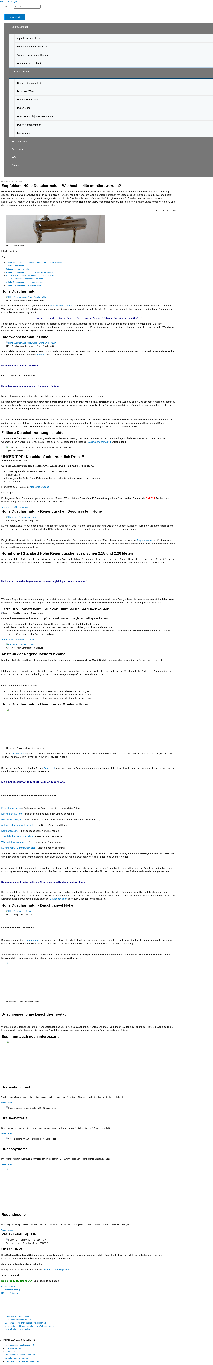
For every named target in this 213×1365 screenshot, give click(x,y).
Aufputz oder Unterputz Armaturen (19, 825)
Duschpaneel (32, 940)
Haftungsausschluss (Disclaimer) (19, 1345)
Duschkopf (49, 768)
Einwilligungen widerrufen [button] (16, 1358)
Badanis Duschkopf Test (56, 1269)
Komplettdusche (10, 831)
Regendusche (144, 540)
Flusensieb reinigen (11, 819)
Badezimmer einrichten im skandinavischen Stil (25, 1323)
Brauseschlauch (58, 898)
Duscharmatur (18, 753)
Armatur (41, 354)
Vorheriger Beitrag (10, 1290)
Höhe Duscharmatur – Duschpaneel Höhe (24, 285)
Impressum (10, 1352)
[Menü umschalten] (111, 32)
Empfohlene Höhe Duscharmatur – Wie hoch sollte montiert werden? (35, 262)
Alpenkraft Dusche (39, 487)
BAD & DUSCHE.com (20, 12)
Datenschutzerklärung (14, 1348)
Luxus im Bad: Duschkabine (17, 1317)
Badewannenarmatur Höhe (18, 269)
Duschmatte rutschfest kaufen (18, 1320)
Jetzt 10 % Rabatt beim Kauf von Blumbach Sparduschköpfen (32, 275)
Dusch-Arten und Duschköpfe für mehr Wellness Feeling (29, 1326)
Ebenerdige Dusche (12, 813)
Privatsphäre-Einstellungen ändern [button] (20, 1355)
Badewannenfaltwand (99, 442)
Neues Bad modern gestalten (17, 1329)
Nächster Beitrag (9, 1293)
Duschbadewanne (11, 808)
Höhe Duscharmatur (16, 266)
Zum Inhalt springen (8, 1)
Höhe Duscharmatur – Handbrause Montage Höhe (28, 282)
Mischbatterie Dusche (61, 305)
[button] (13, 173)
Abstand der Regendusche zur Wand (29, 279)
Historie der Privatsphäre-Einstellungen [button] (22, 1361)
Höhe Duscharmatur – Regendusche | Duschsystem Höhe (30, 272)
